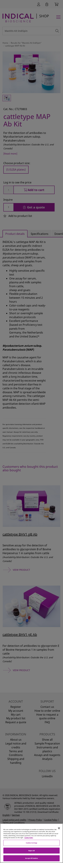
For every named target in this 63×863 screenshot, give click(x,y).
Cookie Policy (28, 837)
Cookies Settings (31, 843)
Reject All (31, 851)
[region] (31, 843)
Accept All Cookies (31, 858)
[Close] (59, 828)
